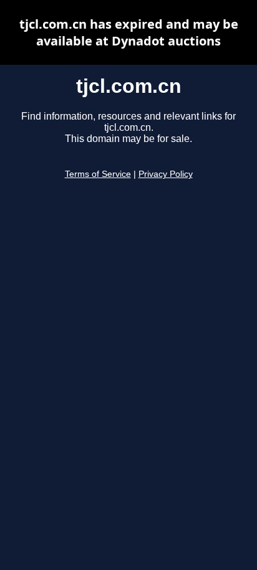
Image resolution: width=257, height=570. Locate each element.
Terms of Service (98, 174)
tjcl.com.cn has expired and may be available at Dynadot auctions (128, 32)
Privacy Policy (165, 174)
